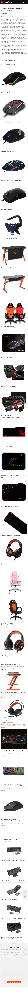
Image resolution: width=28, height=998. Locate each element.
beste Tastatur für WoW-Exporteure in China (13, 751)
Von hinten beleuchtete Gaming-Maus (11, 180)
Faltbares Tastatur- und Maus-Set (10, 899)
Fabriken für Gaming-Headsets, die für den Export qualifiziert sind (12, 721)
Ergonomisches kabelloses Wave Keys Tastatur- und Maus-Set (11, 938)
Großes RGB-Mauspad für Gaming (10, 535)
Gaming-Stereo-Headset (7, 565)
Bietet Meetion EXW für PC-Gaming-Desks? (13, 693)
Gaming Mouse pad (6, 357)
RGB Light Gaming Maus (7, 209)
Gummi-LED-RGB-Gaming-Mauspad (11, 506)
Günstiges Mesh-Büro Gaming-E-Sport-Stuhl (7, 624)
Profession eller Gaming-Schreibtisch (11, 297)
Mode (6, 841)
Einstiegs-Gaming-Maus (7, 151)
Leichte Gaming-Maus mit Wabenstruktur (12, 122)
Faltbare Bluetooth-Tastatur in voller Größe (13, 880)
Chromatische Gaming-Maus (9, 93)
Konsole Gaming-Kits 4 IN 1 (8, 386)
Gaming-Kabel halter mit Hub (9, 238)
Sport (3, 841)
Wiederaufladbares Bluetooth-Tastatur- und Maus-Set (13, 861)
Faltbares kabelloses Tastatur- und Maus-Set (13, 918)
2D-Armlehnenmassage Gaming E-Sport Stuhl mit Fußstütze (11, 327)
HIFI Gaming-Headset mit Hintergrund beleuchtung (11, 654)
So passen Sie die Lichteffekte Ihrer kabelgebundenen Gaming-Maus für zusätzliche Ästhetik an (11, 820)
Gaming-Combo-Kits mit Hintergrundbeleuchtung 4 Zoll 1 (10, 416)
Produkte (11, 841)
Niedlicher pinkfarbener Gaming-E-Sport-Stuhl (14, 594)
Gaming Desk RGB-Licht (7, 268)
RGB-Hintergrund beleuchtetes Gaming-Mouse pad (14, 476)
